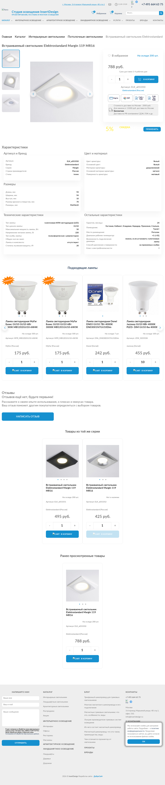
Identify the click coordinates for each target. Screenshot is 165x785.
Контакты (131, 692)
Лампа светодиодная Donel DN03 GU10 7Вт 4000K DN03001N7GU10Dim (101, 324)
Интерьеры (48, 726)
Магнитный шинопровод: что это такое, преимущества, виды (102, 733)
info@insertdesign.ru (134, 717)
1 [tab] (19, 316)
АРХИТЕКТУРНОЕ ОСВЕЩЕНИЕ (59, 744)
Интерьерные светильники (55, 697)
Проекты (89, 748)
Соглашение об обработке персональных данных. (22, 734)
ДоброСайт (98, 776)
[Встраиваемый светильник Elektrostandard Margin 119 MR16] (61, 91)
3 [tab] (105, 479)
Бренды (88, 752)
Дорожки (47, 763)
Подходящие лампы (82, 268)
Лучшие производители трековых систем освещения (102, 721)
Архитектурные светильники (56, 706)
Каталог (48, 692)
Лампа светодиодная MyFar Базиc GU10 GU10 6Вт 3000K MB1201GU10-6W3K (62, 324)
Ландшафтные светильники (55, 702)
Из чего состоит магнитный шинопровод (102, 727)
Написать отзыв (27, 416)
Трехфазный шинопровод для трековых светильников (101, 698)
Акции (46, 716)
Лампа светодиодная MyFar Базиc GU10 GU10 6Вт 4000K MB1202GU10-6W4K (22, 324)
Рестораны (48, 735)
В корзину (148, 79)
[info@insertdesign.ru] (109, 4)
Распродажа (48, 711)
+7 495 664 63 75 (152, 4)
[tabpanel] (22, 297)
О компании (133, 721)
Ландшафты (48, 754)
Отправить (21, 743)
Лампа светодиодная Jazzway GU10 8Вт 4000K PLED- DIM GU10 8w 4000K (142, 324)
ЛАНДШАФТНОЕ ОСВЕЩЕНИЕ (58, 749)
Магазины (47, 740)
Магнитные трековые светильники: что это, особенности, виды (101, 713)
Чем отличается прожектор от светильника (97, 740)
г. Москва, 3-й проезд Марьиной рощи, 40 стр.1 (83, 4)
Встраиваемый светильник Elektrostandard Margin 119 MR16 (61, 488)
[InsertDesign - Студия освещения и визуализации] (6, 13)
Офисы (46, 731)
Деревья (47, 759)
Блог (87, 692)
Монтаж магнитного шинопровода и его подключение (102, 706)
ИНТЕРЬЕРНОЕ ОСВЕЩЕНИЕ (57, 721)
